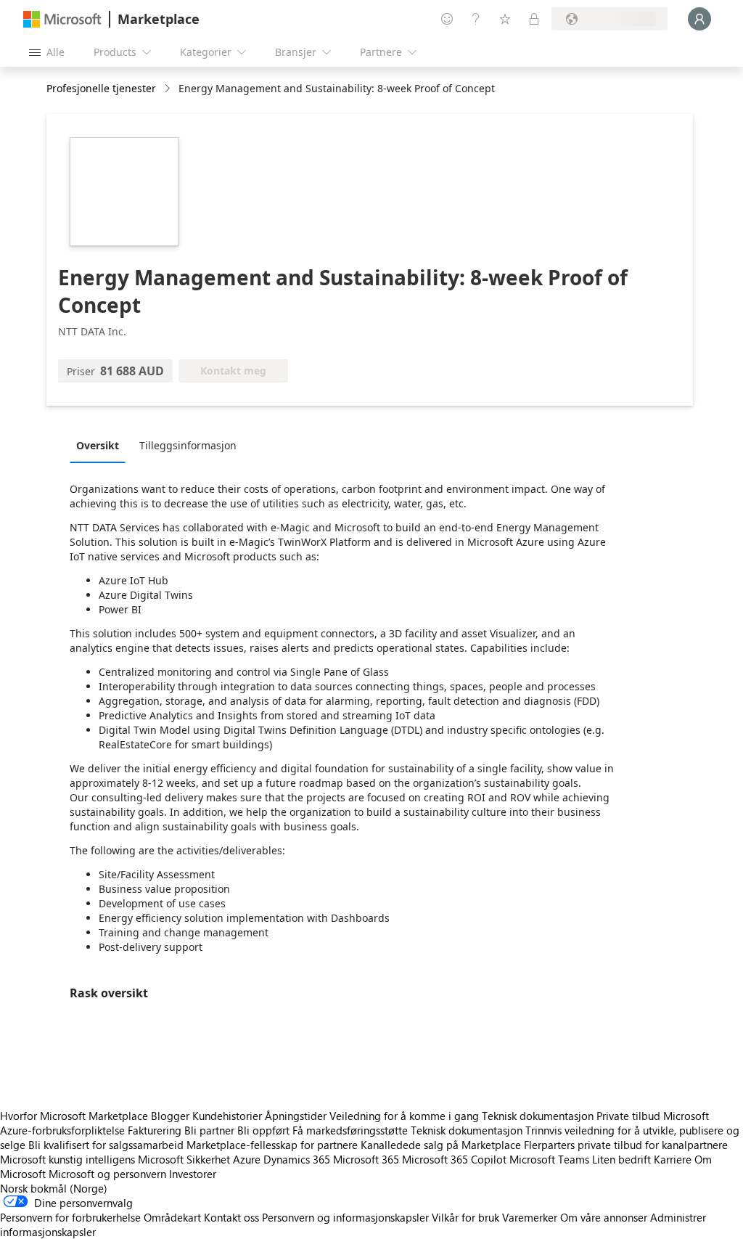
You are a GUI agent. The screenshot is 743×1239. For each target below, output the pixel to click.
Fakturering (154, 1130)
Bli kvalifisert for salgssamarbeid (106, 1144)
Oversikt (97, 445)
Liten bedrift (621, 1159)
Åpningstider (296, 1115)
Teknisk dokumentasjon (538, 1115)
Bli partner (209, 1130)
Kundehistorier (227, 1115)
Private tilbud (628, 1115)
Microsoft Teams (549, 1159)
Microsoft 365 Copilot (454, 1159)
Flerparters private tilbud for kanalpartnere (626, 1144)
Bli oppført (263, 1130)
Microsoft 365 (366, 1159)
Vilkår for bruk (465, 1217)
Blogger (170, 1115)
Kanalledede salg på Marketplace (441, 1144)
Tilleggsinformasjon (188, 445)
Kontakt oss (231, 1217)
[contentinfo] (168, 88)
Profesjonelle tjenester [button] (101, 88)
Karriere (672, 1159)
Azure (246, 1159)
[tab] (101, 445)
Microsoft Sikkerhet (184, 1159)
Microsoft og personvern (107, 1173)
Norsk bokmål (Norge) (53, 1188)
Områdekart (172, 1217)
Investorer (192, 1173)
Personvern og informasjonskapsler (345, 1217)
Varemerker (529, 1217)
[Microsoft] (62, 19)
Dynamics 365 (296, 1159)
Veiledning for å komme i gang (404, 1115)
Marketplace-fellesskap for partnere (272, 1144)
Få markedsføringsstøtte (350, 1130)
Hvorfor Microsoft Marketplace (74, 1115)
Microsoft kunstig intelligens (67, 1159)
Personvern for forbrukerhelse (70, 1217)
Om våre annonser (603, 1217)
